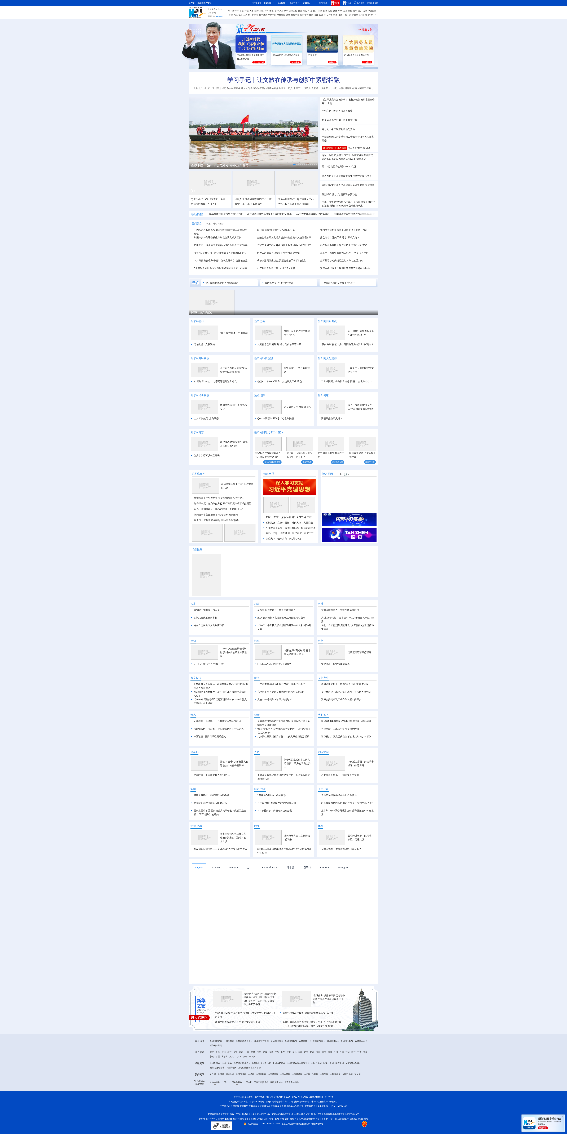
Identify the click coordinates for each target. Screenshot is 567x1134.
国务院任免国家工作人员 (207, 610)
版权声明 (262, 1123)
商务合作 (279, 1123)
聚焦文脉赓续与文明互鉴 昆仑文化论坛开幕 (237, 1039)
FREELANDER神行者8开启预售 (274, 680)
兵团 (239, 1073)
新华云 (300, 1123)
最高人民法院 (276, 1099)
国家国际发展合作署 (261, 1080)
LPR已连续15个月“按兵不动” (209, 680)
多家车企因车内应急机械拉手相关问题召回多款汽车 (284, 245)
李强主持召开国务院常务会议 (337, 110)
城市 (302, 14)
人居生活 (247, 14)
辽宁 (235, 1068)
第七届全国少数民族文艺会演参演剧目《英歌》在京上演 (233, 854)
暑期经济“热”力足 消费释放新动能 (339, 194)
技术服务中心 (290, 1123)
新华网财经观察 (199, 358)
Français (233, 884)
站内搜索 (360, 3)
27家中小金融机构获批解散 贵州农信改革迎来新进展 (233, 669)
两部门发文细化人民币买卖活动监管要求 (343, 185)
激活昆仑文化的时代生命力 (279, 282)
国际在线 (230, 1091)
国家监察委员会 (261, 1099)
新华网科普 (197, 432)
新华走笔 (297, 533)
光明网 (315, 1091)
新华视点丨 (200, 497)
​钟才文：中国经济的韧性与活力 (338, 129)
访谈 (345, 10)
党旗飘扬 (270, 522)
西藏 (348, 1068)
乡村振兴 (281, 14)
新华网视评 (197, 321)
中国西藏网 (297, 1091)
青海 (365, 1068)
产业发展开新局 (274, 528)
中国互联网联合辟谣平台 (298, 1080)
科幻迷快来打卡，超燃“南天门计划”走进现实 (344, 701)
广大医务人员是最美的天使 (356, 55)
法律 (365, 10)
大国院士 (308, 522)
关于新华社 (256, 3)
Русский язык (270, 884)
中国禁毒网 (231, 1084)
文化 (325, 10)
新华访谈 (259, 321)
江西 (277, 1068)
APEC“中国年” (304, 517)
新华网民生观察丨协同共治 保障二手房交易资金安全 (297, 780)
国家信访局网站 (217, 1084)
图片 (355, 10)
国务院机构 (237, 1099)
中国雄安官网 (279, 1080)
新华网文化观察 (327, 358)
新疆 (218, 1073)
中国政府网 (215, 1080)
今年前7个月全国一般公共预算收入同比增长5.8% (220, 252)
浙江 (259, 1068)
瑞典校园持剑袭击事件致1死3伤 (213, 214)
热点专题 (268, 474)
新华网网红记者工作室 (267, 432)
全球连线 (293, 10)
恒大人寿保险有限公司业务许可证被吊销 (278, 252)
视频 (350, 10)
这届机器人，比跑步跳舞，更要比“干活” (222, 509)
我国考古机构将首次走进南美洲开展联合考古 (343, 229)
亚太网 (355, 14)
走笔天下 (308, 533)
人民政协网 (347, 1091)
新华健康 (323, 395)
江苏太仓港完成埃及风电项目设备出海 (354, 312)
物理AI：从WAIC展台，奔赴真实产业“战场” (280, 381)
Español (216, 884)
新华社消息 (271, 533)
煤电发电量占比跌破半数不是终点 (211, 812)
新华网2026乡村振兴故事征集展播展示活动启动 (346, 738)
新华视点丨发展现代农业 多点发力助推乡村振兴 (346, 753)
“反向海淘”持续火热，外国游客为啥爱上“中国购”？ (347, 344)
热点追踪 (259, 395)
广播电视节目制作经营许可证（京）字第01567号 (300, 1131)
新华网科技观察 (263, 358)
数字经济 (263, 14)
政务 (360, 10)
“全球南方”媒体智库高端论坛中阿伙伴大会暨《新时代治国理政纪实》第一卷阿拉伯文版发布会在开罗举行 (260, 1016)
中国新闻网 (335, 1091)
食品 (240, 14)
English (199, 884)
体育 (320, 10)
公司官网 (211, 12)
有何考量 (369, 185)
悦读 (335, 14)
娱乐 (326, 14)
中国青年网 (261, 1091)
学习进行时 (233, 10)
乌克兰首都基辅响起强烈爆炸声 (300, 214)
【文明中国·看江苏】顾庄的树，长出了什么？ (281, 701)
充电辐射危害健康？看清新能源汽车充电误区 (281, 708)
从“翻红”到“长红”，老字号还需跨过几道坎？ (216, 381)
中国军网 (324, 1091)
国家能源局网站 (353, 1080)
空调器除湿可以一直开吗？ (208, 455)
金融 (231, 14)
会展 (316, 14)
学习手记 (295, 62)
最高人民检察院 (291, 1099)
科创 (310, 10)
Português (343, 884)
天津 (218, 1068)
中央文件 (372, 10)
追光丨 (197, 509)
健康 (335, 10)
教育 (300, 10)
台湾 (276, 10)
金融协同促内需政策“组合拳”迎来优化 (344, 159)
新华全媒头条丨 (229, 484)
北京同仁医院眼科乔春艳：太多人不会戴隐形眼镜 (283, 753)
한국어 (307, 884)
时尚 (331, 14)
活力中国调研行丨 (287, 199)
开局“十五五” (272, 517)
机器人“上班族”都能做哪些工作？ (252, 199)
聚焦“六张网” (288, 517)
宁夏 (212, 1073)
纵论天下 (270, 538)
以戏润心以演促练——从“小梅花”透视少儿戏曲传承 (220, 866)
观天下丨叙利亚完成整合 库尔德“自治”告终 (216, 520)
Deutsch (324, 884)
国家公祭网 (328, 1080)
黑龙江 (232, 1073)
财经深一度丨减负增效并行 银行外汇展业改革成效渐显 (222, 503)
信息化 (255, 14)
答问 (369, 175)
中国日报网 (241, 1091)
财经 (261, 10)
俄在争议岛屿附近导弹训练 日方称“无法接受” (343, 245)
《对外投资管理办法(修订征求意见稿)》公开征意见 (220, 260)
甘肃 (359, 1068)
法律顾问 (270, 1123)
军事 (340, 10)
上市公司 (363, 14)
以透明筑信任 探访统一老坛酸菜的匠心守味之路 (219, 745)
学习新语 (367, 62)
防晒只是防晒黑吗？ (331, 418)
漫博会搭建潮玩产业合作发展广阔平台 (341, 716)
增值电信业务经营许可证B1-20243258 (260, 1131)
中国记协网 (316, 1080)
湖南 (300, 1068)
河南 (288, 1068)
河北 (223, 1068)
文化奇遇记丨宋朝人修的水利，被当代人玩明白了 (347, 708)
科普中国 (339, 1080)
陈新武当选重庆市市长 (205, 617)
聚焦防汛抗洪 (308, 528)
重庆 (324, 1068)
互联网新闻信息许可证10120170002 (225, 1131)
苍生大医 (312, 55)
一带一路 (347, 14)
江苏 (253, 1068)
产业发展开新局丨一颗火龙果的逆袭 (340, 792)
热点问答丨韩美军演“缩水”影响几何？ (339, 237)
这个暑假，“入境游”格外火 (297, 406)
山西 (229, 1068)
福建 (271, 1068)
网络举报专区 (372, 3)
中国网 (221, 1091)
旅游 (306, 14)
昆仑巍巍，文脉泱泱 (204, 344)
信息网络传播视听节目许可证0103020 (341, 1131)
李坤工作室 (307, 462)
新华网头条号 (347, 1057)
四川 (330, 1068)
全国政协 (248, 1099)
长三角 (252, 1073)
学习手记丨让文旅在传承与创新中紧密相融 (283, 79)
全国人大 (226, 1099)
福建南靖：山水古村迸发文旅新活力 (340, 745)
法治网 (357, 1091)
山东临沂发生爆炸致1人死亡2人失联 (276, 268)
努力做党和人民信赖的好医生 (286, 55)
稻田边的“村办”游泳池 (359, 147)
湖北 (294, 1068)
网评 (266, 10)
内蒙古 (224, 1073)
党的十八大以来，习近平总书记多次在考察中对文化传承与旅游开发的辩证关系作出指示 (239, 88)
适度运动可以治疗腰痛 (359, 669)
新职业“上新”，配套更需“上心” (339, 282)
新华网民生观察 (199, 395)
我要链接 (253, 1123)
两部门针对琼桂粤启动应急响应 (346, 205)
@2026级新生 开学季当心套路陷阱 (275, 418)
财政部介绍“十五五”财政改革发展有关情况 (351, 155)
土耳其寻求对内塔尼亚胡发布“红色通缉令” (342, 260)
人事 (252, 10)
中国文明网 (227, 1080)
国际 (256, 10)
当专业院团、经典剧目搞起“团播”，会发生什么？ (346, 381)
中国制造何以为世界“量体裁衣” (222, 282)
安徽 (265, 1068)
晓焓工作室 (369, 462)
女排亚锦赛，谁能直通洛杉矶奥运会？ (341, 866)
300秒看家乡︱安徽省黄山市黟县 (274, 827)
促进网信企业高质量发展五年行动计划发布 (344, 175)
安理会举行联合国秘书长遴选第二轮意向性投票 (345, 268)
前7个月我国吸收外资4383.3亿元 (339, 166)
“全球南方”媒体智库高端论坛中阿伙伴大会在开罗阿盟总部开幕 (329, 1016)
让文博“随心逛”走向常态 (206, 418)
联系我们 (244, 1123)
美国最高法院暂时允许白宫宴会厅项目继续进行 (346, 214)
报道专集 (367, 29)
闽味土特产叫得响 (299, 204)
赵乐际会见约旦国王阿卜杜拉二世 (339, 120)
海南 (318, 1068)
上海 (247, 1068)
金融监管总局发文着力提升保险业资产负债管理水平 (284, 237)
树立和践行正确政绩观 (334, 147)
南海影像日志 (292, 528)
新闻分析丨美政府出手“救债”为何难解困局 (216, 514)
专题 (329, 103)
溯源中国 (295, 14)
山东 (283, 1068)
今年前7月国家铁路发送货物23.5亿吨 (276, 819)
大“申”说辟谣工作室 (272, 462)
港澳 (271, 10)
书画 (330, 10)
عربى (250, 884)
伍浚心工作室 (337, 462)
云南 (342, 1068)
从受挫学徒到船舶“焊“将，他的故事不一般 (279, 344)
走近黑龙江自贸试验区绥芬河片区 (208, 312)
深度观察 (197, 474)
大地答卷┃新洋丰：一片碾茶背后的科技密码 (217, 738)
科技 (305, 10)
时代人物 (296, 522)
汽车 (236, 14)
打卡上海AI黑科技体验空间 (252, 312)
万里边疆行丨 (198, 199)
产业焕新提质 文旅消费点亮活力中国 (225, 497)
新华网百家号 (361, 1057)
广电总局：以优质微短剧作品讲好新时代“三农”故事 (220, 245)
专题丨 (325, 155)
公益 (340, 14)
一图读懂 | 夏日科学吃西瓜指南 (210, 753)
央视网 (251, 1091)
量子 (315, 10)
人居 (257, 769)
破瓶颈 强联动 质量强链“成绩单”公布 (276, 229)
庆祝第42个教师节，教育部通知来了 (276, 610)
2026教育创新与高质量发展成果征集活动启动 (281, 617)
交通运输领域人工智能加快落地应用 (340, 610)
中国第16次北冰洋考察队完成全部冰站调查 (221, 165)
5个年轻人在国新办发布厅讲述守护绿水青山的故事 (220, 268)
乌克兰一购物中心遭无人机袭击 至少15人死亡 (344, 252)
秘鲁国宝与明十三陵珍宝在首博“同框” (305, 312)
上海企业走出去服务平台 (249, 1084)
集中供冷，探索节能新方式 (335, 680)
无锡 (245, 1073)
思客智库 (284, 10)
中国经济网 (273, 1091)
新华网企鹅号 (216, 1062)
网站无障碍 (322, 3)
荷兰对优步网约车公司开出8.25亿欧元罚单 (256, 214)
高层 (241, 10)
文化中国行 (283, 522)
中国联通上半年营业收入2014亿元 (212, 792)
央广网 (307, 1091)
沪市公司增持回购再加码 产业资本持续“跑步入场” (347, 819)
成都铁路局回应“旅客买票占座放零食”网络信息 (281, 260)
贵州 (336, 1068)
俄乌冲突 (282, 538)
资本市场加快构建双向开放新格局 (339, 812)
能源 (311, 14)
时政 (247, 10)
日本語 (290, 884)
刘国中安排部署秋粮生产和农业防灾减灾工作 (217, 237)
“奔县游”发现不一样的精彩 (234, 332)
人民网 (213, 1091)
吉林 (241, 1068)
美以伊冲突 (295, 538)
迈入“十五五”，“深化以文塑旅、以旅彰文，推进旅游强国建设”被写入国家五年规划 (331, 88)
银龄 (288, 14)
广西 (312, 1068)
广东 (306, 1068)
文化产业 (372, 14)
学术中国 (272, 14)
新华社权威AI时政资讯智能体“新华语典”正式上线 (307, 1029)
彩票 (321, 14)
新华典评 (285, 533)
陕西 (353, 1068)
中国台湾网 (285, 1091)
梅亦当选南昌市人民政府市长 (209, 625)
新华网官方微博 (261, 1057)
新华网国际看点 (327, 321)
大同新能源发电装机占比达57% (210, 819)
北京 (212, 1068)
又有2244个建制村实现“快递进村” (275, 716)
